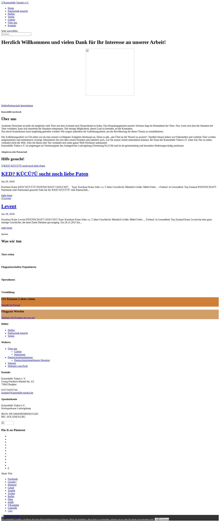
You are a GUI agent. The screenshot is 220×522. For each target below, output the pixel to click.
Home (11, 8)
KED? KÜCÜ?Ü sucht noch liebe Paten (44, 174)
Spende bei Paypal (10, 305)
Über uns (12, 22)
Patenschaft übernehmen (20, 105)
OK (156, 519)
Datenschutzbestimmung (20, 357)
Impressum (19, 354)
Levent (8, 206)
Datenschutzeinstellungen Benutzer (32, 360)
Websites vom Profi (18, 366)
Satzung (12, 363)
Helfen (11, 14)
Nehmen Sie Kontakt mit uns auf (18, 317)
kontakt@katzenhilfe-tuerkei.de (17, 392)
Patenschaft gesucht (18, 11)
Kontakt (12, 25)
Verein (11, 16)
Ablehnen (164, 519)
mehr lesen (6, 195)
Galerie (11, 19)
